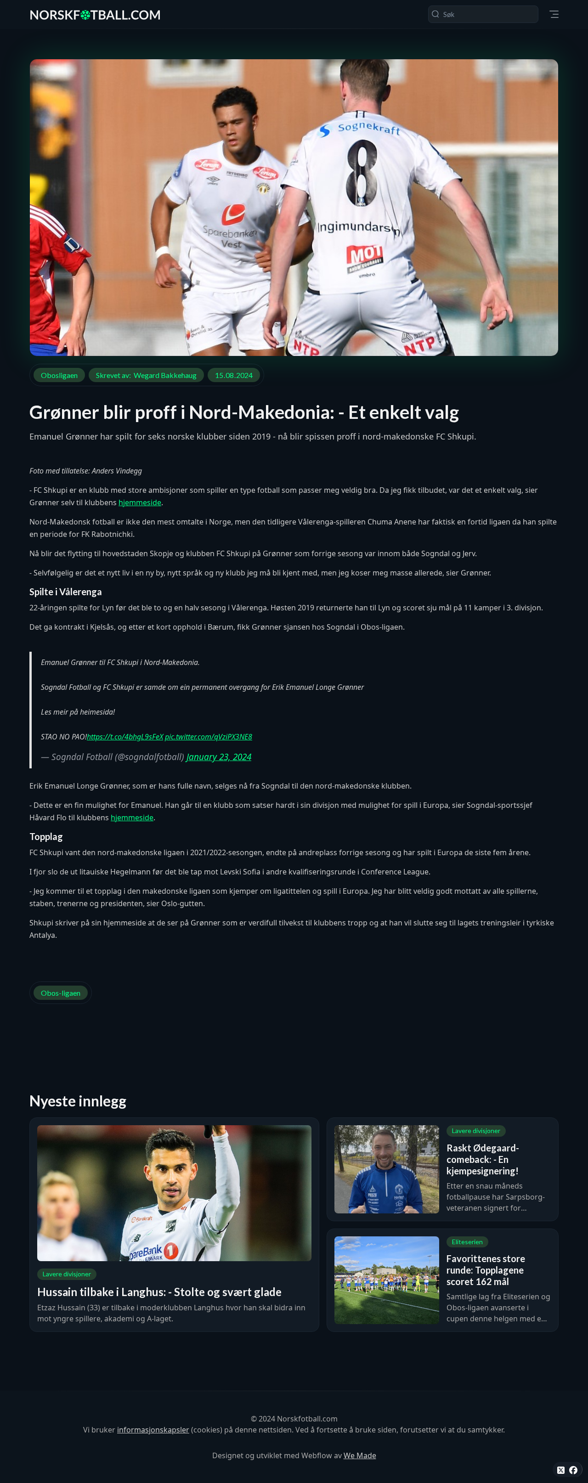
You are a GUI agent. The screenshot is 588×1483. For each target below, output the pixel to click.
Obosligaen (59, 375)
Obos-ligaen (60, 992)
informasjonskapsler (153, 1430)
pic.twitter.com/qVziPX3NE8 (208, 737)
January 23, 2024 (219, 757)
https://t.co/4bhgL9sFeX (125, 737)
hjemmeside (140, 502)
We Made (360, 1455)
